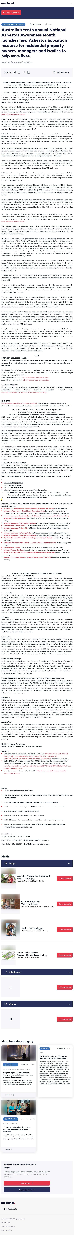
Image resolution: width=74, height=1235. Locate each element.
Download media (65, 878)
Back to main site (10, 1209)
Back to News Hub (12, 12)
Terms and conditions (8, 1226)
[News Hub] (8, 3)
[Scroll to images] (14, 72)
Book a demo (25, 1183)
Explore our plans (25, 1190)
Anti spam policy (6, 1230)
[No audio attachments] (23, 72)
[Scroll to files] (19, 72)
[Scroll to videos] (28, 72)
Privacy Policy (5, 1223)
